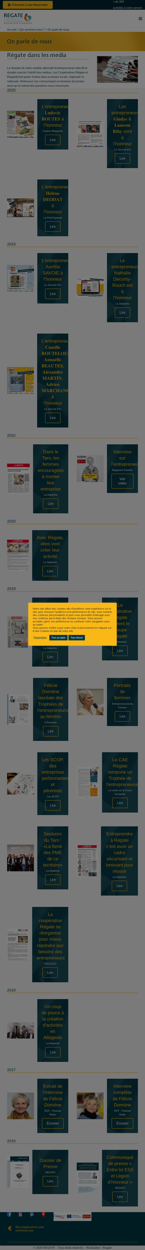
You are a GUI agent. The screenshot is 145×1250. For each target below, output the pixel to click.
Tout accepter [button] (58, 637)
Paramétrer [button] (40, 637)
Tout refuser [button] (77, 637)
